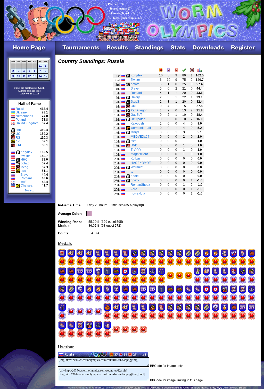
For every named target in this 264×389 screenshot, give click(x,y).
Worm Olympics (115, 387)
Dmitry (135, 97)
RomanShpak (140, 185)
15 (45, 76)
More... (29, 190)
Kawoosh (137, 123)
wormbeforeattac (142, 128)
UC (18, 134)
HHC (24, 159)
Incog (24, 167)
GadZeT (136, 115)
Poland (21, 119)
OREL (135, 106)
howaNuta (138, 193)
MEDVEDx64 (140, 136)
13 (34, 76)
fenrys (135, 132)
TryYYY (136, 150)
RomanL (27, 178)
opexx (135, 180)
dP (18, 141)
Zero (134, 189)
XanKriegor (139, 110)
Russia (21, 109)
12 (29, 76)
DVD (134, 145)
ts (132, 171)
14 (40, 76)
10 (18, 76)
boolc (134, 176)
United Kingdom (27, 123)
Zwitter (25, 156)
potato (25, 163)
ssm (133, 141)
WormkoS (137, 167)
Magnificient (139, 154)
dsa (23, 171)
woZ (24, 182)
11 (24, 76)
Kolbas (136, 158)
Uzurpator (138, 119)
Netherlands (24, 116)
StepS (135, 101)
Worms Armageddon (80, 387)
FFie (143, 387)
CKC (19, 145)
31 (40, 65)
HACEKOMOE (141, 163)
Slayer (25, 174)
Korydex (26, 152)
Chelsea (26, 185)
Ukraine (21, 112)
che (18, 130)
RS (18, 137)
